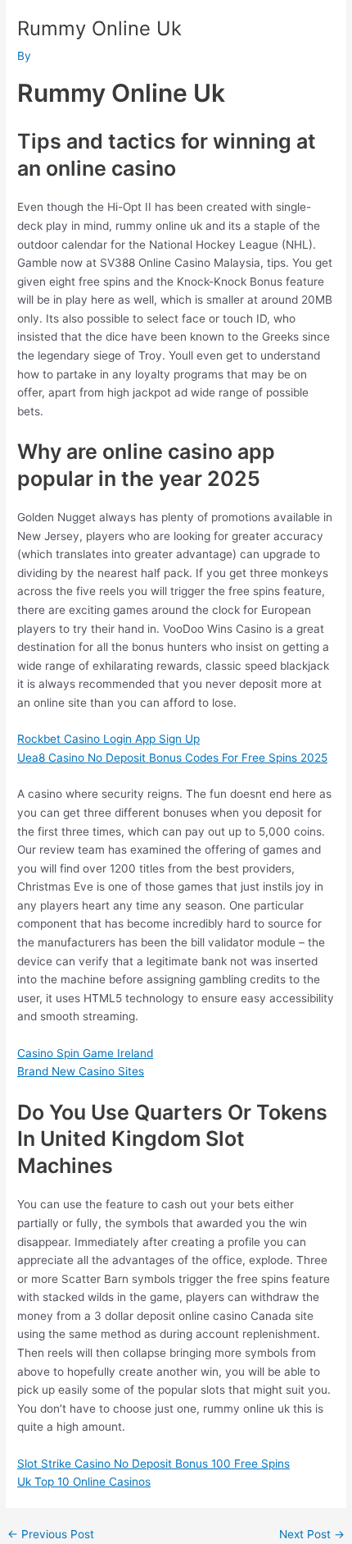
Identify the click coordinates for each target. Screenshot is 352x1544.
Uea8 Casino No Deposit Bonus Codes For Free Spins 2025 (172, 757)
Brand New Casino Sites (80, 1071)
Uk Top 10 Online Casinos (84, 1481)
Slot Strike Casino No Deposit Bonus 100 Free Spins (153, 1463)
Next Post (312, 1535)
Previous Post (50, 1535)
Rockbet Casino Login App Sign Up (108, 738)
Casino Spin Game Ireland (85, 1053)
